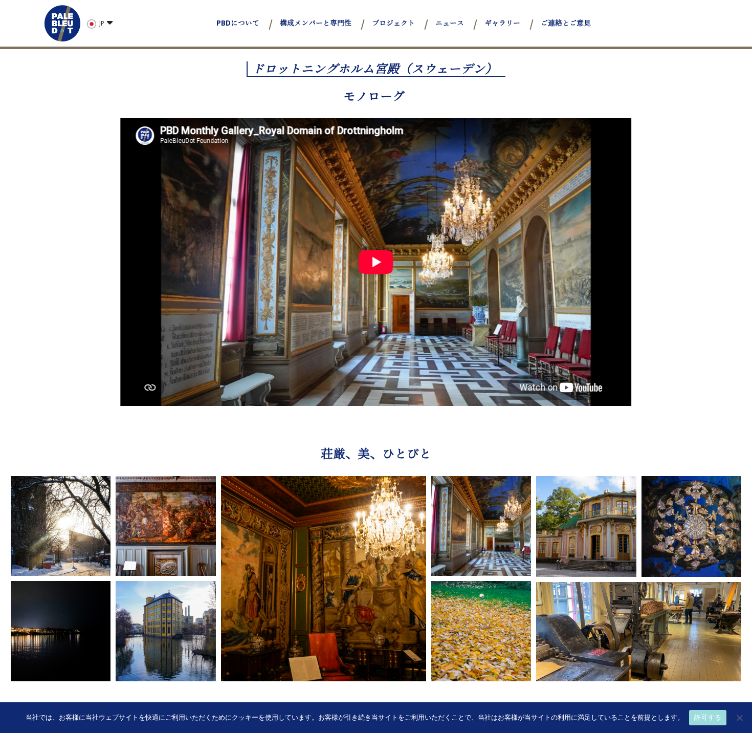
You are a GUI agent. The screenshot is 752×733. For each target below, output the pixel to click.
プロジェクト (393, 23)
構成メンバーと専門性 (315, 23)
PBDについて (237, 23)
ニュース (449, 23)
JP (102, 23)
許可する (707, 717)
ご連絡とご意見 (566, 23)
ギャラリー (502, 23)
